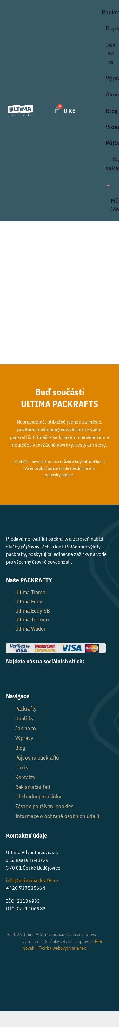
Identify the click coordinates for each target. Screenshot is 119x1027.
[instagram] (27, 675)
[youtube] (44, 675)
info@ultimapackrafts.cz (32, 880)
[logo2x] (20, 107)
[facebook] (11, 675)
